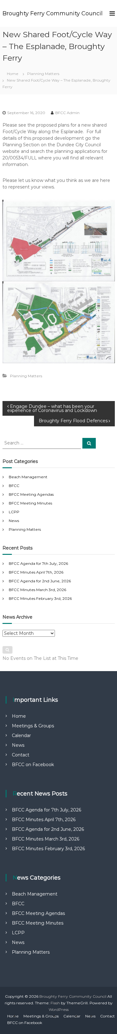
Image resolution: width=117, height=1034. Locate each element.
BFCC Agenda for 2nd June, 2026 (40, 581)
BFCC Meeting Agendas (31, 494)
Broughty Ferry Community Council (52, 13)
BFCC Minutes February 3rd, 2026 (40, 598)
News (14, 520)
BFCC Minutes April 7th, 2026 (36, 572)
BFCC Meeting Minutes (30, 503)
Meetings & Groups (33, 726)
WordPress (59, 1009)
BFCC (14, 485)
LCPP (14, 511)
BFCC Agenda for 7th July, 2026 (38, 563)
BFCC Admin (67, 112)
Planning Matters (43, 73)
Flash (55, 1003)
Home (19, 716)
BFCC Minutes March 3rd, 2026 (37, 589)
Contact (20, 755)
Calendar (21, 735)
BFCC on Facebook (33, 764)
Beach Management (28, 476)
